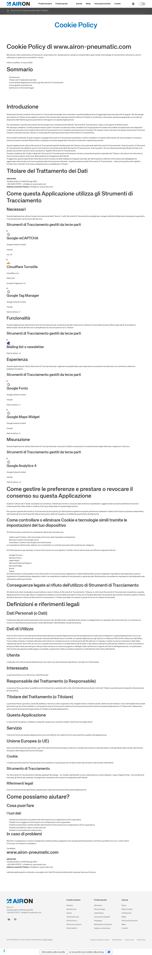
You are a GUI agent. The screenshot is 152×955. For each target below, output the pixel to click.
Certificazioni (126, 913)
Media (88, 4)
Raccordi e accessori (73, 924)
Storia (124, 905)
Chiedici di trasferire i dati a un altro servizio (27, 828)
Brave (11, 569)
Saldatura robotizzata (102, 928)
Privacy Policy (129, 940)
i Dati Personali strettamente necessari (64, 872)
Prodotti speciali (61, 4)
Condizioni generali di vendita (99, 940)
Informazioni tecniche (102, 4)
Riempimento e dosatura (103, 924)
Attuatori (69, 905)
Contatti (117, 4)
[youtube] (15, 919)
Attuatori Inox (71, 909)
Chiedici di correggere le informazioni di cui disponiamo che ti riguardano (39, 822)
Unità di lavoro (71, 921)
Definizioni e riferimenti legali (21, 88)
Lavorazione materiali (102, 917)
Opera (11, 571)
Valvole (69, 913)
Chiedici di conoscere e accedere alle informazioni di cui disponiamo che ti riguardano (45, 820)
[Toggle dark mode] (142, 3)
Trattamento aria (72, 917)
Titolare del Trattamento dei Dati (22, 80)
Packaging (98, 921)
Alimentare (98, 905)
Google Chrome (15, 555)
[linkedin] (9, 919)
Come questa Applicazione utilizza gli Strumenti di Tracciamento (36, 83)
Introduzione (14, 77)
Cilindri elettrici (71, 928)
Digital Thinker (47, 940)
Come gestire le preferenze (20, 85)
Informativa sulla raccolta (53, 952)
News (124, 924)
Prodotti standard (45, 4)
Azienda (79, 4)
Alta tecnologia (99, 909)
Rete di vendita (127, 909)
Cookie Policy (141, 940)
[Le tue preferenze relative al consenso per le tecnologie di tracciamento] (4, 951)
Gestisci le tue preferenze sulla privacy (25, 830)
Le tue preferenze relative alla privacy (86, 952)
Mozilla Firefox (15, 558)
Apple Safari (14, 561)
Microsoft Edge (15, 566)
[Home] (18, 3)
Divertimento (99, 913)
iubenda (10, 872)
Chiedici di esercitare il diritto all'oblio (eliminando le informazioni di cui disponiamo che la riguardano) (52, 825)
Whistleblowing (117, 940)
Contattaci (11, 849)
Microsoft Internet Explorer (20, 563)
